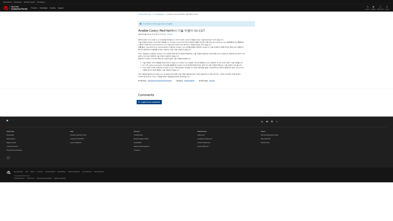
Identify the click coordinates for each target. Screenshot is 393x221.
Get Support (41, 2)
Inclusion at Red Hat (74, 172)
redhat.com (201, 135)
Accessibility (137, 142)
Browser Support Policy (141, 139)
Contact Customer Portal (78, 135)
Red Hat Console (29, 2)
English (373, 9)
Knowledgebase (159, 14)
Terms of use (30, 178)
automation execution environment (160, 81)
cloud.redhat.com (203, 146)
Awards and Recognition (141, 146)
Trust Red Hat (138, 135)
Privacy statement (19, 178)
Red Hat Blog (61, 172)
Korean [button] (170, 34)
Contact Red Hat (50, 172)
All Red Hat (380, 9)
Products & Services (144, 14)
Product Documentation (14, 150)
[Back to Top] (390, 217)
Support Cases (11, 142)
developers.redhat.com (204, 139)
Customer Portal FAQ (77, 139)
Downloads (17, 2)
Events (32, 172)
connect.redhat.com (203, 142)
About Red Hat (265, 139)
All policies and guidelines (44, 178)
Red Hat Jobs (265, 142)
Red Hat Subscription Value (269, 135)
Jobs (26, 172)
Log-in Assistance (75, 142)
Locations (40, 172)
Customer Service (12, 146)
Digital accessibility (59, 178)
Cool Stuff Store (87, 172)
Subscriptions (7, 2)
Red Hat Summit (99, 172)
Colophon (137, 150)
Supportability (189, 81)
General (212, 81)
